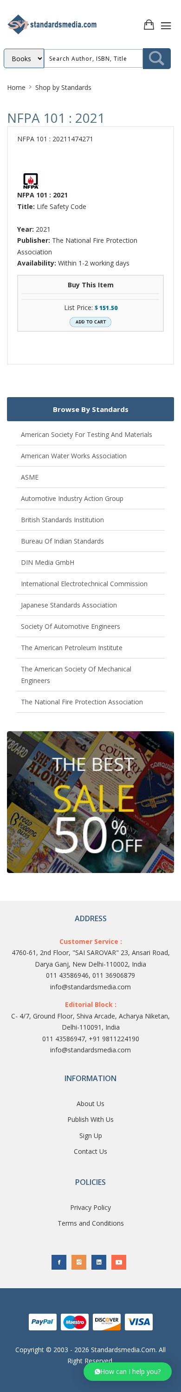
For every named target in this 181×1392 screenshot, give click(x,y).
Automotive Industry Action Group (72, 498)
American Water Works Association (74, 455)
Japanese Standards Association (69, 605)
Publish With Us (90, 1119)
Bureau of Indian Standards (62, 541)
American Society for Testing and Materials (86, 434)
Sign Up (90, 1135)
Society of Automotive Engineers (70, 626)
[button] (128, 1371)
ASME (30, 477)
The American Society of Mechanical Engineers (76, 674)
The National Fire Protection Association (82, 701)
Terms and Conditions (91, 1223)
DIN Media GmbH (47, 562)
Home (16, 87)
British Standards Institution (62, 519)
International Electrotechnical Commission (84, 583)
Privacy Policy (90, 1207)
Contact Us (90, 1151)
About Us (90, 1103)
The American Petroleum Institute (72, 647)
